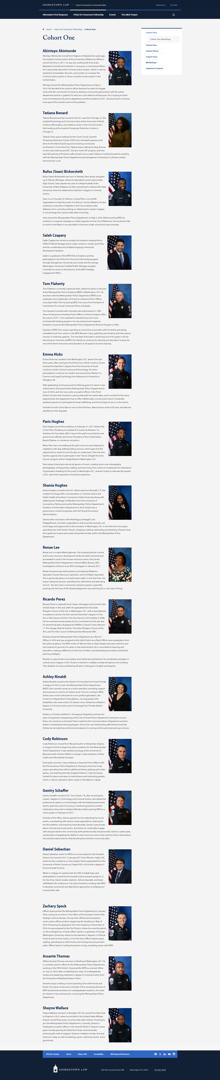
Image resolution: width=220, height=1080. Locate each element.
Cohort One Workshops (160, 39)
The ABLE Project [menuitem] (129, 14)
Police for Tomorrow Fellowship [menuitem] (89, 14)
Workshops (151, 62)
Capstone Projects (154, 68)
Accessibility (98, 1054)
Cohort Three (152, 51)
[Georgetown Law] (56, 5)
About (68, 1054)
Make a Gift (82, 1054)
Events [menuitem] (112, 14)
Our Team (173, 5)
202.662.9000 (160, 1070)
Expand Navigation (68, 14)
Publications (161, 5)
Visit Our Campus (52, 1054)
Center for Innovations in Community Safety (91, 5)
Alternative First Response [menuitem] (55, 14)
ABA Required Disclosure (119, 1054)
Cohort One (151, 32)
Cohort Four (151, 57)
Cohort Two (151, 45)
